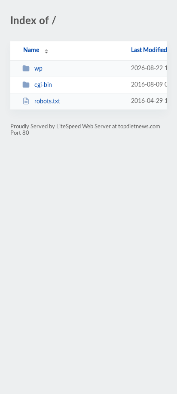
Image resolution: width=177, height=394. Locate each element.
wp (38, 69)
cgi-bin (43, 85)
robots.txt (47, 102)
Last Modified (149, 50)
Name (31, 50)
